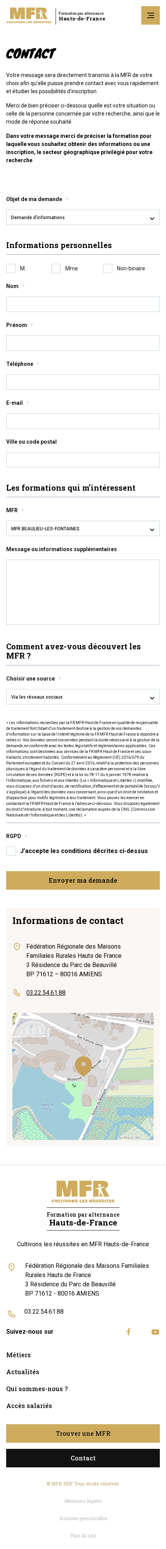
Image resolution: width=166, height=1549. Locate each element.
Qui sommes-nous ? (37, 1389)
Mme (71, 268)
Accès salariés (29, 1405)
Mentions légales (83, 1501)
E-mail (17, 403)
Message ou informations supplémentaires (61, 549)
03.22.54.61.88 (44, 1311)
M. (23, 268)
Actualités (22, 1372)
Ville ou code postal (31, 442)
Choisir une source (33, 679)
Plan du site (83, 1535)
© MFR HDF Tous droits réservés (83, 1483)
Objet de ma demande (37, 199)
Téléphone (22, 364)
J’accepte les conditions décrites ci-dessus (84, 851)
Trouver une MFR (83, 1433)
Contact (83, 1458)
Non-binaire (131, 268)
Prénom (19, 325)
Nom (15, 286)
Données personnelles (83, 1518)
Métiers (18, 1355)
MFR (15, 510)
